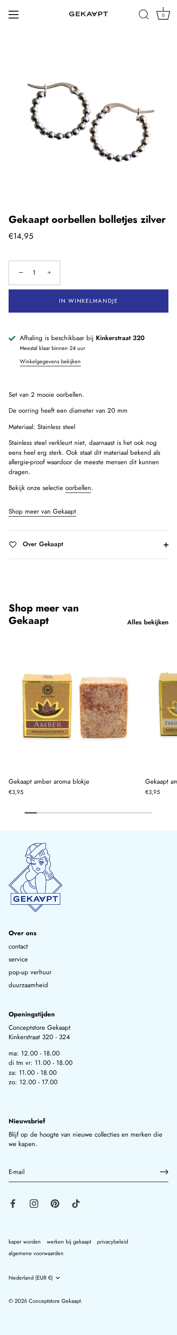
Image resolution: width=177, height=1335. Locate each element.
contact (18, 946)
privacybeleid (112, 1242)
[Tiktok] (76, 1202)
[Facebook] (13, 1202)
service (18, 959)
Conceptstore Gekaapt (55, 1301)
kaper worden (25, 1242)
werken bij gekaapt (69, 1242)
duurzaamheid (28, 985)
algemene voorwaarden (36, 1253)
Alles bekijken (147, 622)
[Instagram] (34, 1202)
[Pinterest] (55, 1202)
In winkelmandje (88, 301)
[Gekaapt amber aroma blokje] (75, 706)
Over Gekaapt (42, 544)
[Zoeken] (143, 15)
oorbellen (78, 488)
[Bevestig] (164, 1172)
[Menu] (13, 14)
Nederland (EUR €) (31, 1277)
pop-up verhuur (30, 972)
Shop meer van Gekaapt (42, 511)
